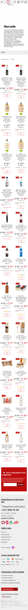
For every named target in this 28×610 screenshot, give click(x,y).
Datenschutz (4, 602)
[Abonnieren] (20, 484)
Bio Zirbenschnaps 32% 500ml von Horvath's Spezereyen (21, 156)
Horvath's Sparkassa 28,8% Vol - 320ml (21, 373)
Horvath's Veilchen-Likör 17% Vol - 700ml (7, 260)
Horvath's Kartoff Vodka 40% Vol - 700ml (21, 409)
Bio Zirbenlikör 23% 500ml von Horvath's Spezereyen (21, 119)
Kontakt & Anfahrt (6, 537)
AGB (10, 602)
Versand (10, 92)
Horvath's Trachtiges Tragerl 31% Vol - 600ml (7, 410)
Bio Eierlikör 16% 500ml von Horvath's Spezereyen (7, 119)
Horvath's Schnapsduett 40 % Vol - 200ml (21, 337)
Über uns (3, 532)
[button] (15, 2)
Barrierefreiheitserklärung (15, 604)
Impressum (17, 601)
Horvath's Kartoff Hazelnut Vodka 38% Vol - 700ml (7, 446)
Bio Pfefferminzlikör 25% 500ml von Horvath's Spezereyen (7, 156)
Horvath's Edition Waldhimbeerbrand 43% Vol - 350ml (7, 226)
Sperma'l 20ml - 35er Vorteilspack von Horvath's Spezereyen (21, 192)
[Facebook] (6, 547)
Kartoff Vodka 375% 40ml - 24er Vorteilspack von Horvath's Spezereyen (7, 192)
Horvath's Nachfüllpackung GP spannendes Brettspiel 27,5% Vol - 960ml (21, 298)
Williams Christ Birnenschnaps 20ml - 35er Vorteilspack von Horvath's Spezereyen (21, 81)
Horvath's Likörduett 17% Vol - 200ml (7, 337)
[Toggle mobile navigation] (2, 2)
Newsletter (4, 542)
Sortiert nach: (5, 59)
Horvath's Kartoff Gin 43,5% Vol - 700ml (21, 446)
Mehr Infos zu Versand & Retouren (10, 582)
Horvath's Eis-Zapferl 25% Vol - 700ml (21, 260)
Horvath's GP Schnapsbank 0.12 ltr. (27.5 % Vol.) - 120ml (7, 373)
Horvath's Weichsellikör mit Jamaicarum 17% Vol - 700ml (21, 227)
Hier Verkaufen (5, 539)
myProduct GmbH (13, 605)
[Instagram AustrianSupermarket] (13, 547)
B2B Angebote (5, 534)
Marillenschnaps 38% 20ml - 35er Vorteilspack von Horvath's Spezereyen (7, 80)
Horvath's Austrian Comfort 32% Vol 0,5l (7, 297)
